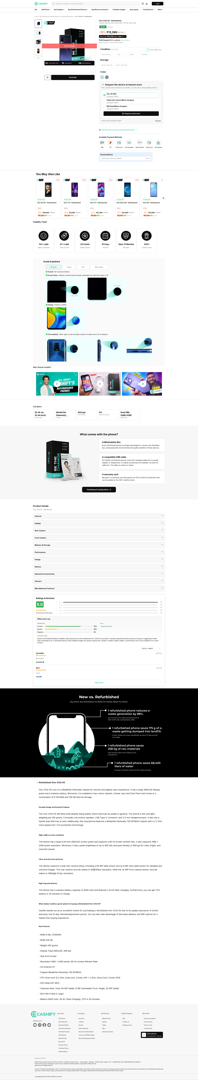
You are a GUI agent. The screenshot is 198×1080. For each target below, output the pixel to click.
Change (158, 121)
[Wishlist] (142, 3)
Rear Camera (40, 531)
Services (60, 1013)
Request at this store (132, 113)
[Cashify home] (43, 4)
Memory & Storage (42, 545)
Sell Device (105, 1013)
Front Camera (40, 538)
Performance (40, 552)
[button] (157, 3)
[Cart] (147, 3)
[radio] (131, 95)
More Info (146, 1013)
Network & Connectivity (45, 574)
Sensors (38, 581)
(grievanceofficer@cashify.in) (44, 1065)
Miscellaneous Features (44, 588)
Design (37, 559)
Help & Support (126, 1013)
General (38, 516)
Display (38, 523)
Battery (38, 567)
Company (81, 1013)
